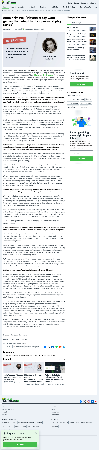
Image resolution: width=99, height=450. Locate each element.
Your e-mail (76, 153)
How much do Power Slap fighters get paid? (75, 49)
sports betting (7, 426)
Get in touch (81, 84)
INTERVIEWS (7, 29)
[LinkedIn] (52, 347)
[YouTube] (96, 401)
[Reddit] (60, 347)
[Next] (63, 359)
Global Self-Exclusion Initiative (81, 422)
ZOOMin (55, 426)
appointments (20, 426)
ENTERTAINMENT (82, 30)
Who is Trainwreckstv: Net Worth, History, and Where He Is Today (78, 41)
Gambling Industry (17, 7)
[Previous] (60, 359)
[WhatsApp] (56, 347)
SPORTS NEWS (81, 52)
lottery (39, 422)
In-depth (32, 7)
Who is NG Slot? (72, 28)
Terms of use (55, 412)
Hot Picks (54, 7)
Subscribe (81, 159)
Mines (36, 75)
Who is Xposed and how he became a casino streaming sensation (76, 57)
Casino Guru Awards (87, 7)
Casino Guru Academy (60, 422)
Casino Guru (55, 414)
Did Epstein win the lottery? (76, 34)
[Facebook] (45, 347)
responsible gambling (26, 422)
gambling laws (33, 426)
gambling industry (9, 422)
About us (93, 3)
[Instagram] (88, 401)
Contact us (84, 3)
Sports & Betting (69, 7)
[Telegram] (64, 347)
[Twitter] (49, 347)
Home (5, 7)
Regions (43, 7)
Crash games (48, 75)
